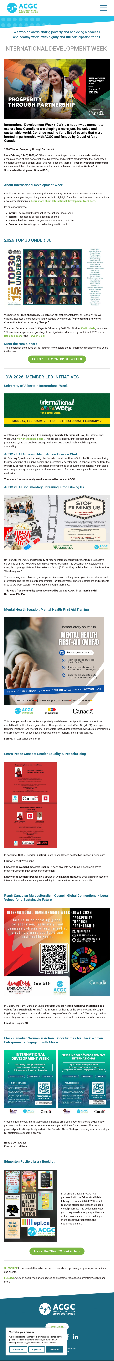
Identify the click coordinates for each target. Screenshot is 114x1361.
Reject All (36, 1349)
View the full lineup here (30, 438)
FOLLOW (9, 1277)
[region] (36, 1341)
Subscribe (57, 1326)
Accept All (54, 1349)
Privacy (66, 1351)
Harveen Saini (37, 335)
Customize (18, 1349)
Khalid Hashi (88, 328)
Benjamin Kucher (13, 335)
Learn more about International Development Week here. (63, 201)
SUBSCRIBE (11, 1268)
